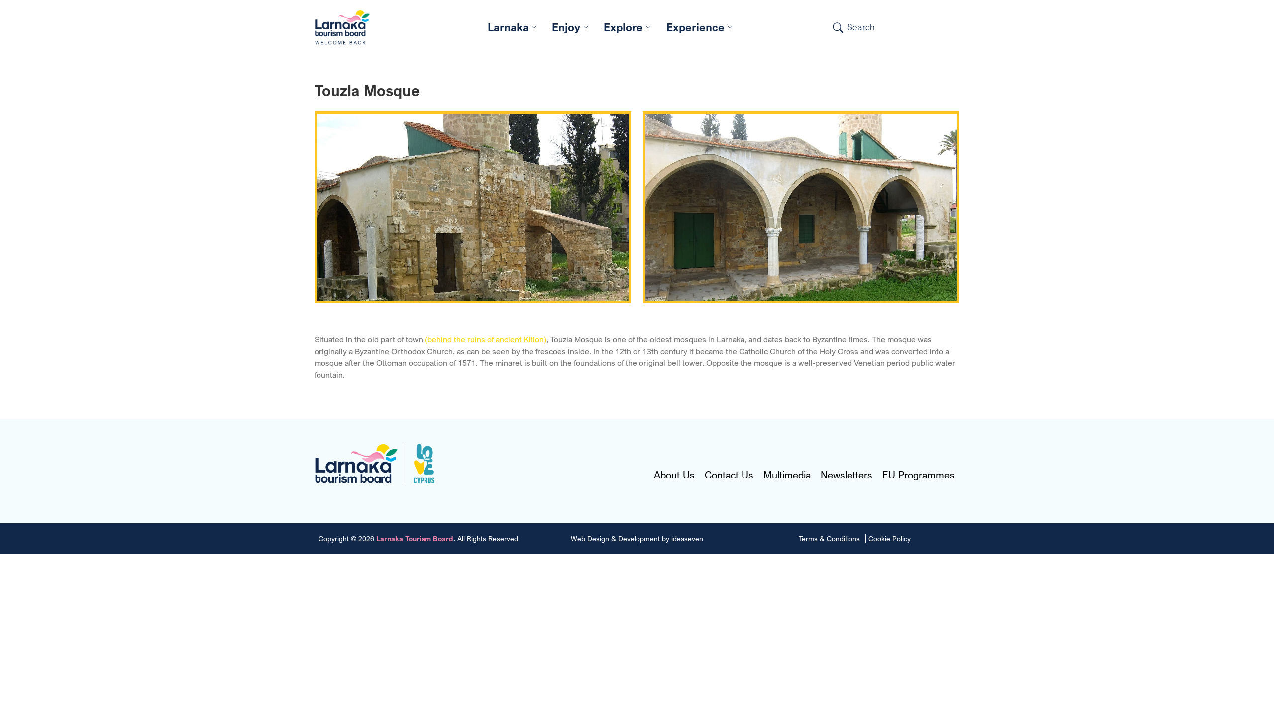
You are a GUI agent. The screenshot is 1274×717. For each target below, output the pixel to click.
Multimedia (787, 475)
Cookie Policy (889, 538)
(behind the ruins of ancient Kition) (485, 339)
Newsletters (846, 475)
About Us (674, 475)
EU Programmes (918, 475)
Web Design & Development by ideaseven (637, 538)
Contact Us (729, 475)
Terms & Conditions (829, 538)
